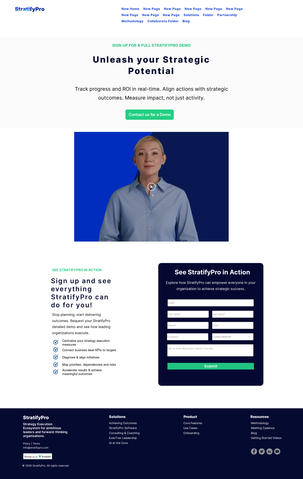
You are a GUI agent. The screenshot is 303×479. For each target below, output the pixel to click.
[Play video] (151, 187)
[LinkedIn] (269, 451)
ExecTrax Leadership (123, 438)
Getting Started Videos (266, 438)
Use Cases (190, 428)
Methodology (260, 423)
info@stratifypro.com (35, 447)
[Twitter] (262, 451)
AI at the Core (118, 443)
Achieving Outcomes (123, 423)
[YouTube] (277, 451)
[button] (191, 15)
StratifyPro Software (123, 428)
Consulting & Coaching (124, 433)
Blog (254, 433)
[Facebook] (254, 451)
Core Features (192, 423)
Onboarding (191, 433)
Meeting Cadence (263, 428)
